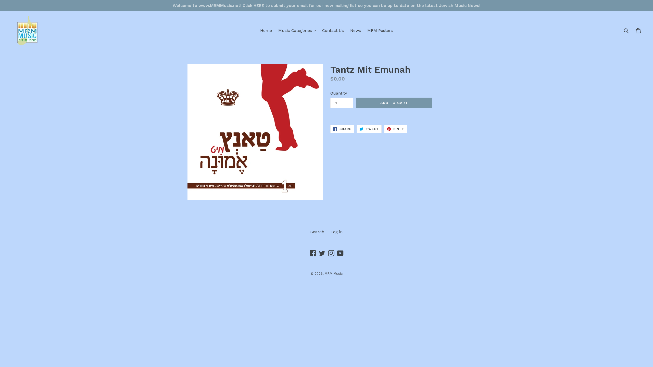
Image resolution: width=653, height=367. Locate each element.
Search (317, 231)
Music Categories (298, 30)
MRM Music (333, 274)
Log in (337, 231)
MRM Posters (380, 30)
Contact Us (333, 30)
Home (266, 30)
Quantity (338, 93)
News (355, 30)
